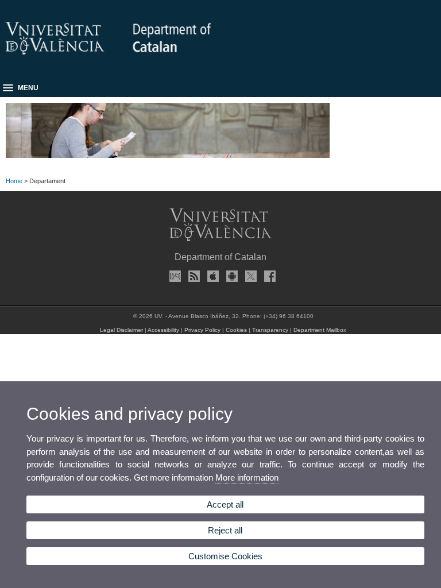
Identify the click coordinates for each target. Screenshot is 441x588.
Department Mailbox (319, 330)
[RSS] (192, 276)
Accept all (225, 504)
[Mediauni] (173, 276)
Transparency (270, 330)
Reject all (225, 530)
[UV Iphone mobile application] (211, 276)
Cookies (236, 330)
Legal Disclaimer (121, 330)
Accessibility (163, 330)
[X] (249, 276)
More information (246, 477)
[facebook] (268, 276)
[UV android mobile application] (230, 276)
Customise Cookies (225, 556)
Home (14, 180)
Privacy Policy (202, 330)
